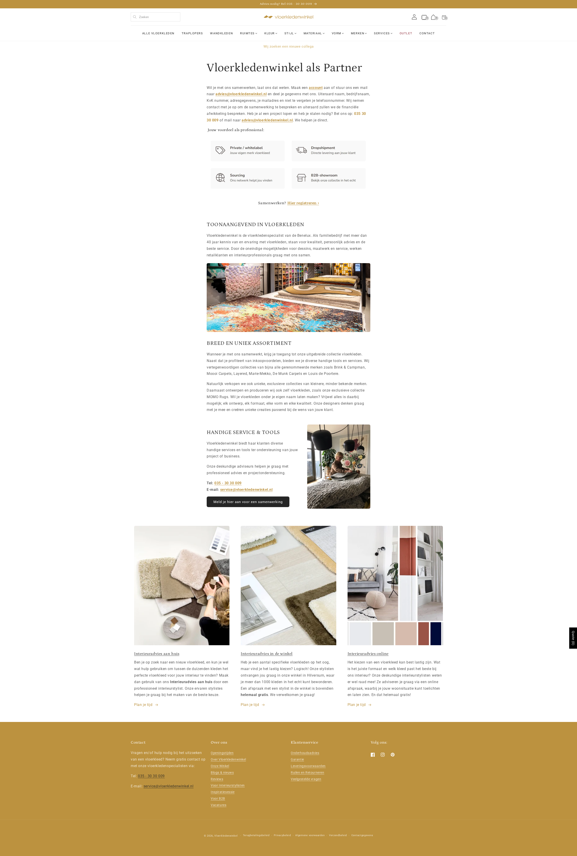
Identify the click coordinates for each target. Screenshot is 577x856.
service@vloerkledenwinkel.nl (246, 489)
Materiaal (313, 33)
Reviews (217, 779)
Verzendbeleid (338, 835)
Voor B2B (218, 798)
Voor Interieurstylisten (228, 785)
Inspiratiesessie (223, 792)
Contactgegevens (362, 835)
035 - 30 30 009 (228, 483)
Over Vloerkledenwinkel (228, 759)
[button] (444, 17)
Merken (357, 33)
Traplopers (192, 33)
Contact (427, 33)
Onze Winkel (220, 766)
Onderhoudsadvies (305, 753)
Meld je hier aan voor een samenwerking (248, 502)
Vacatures (218, 805)
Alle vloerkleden (158, 33)
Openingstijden (222, 753)
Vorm (336, 33)
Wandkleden (221, 33)
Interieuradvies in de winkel (267, 654)
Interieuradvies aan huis (156, 654)
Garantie (297, 759)
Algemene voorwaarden (310, 835)
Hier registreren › (303, 203)
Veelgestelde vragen (306, 779)
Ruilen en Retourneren (307, 772)
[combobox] (155, 16)
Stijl (289, 33)
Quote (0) (573, 638)
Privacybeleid (282, 835)
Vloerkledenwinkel (226, 835)
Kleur (269, 33)
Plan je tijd (143, 705)
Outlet (406, 33)
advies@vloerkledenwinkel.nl (241, 94)
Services (382, 33)
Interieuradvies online (368, 654)
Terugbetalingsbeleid (256, 835)
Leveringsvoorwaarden (308, 766)
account (316, 88)
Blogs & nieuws (222, 772)
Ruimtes (247, 33)
